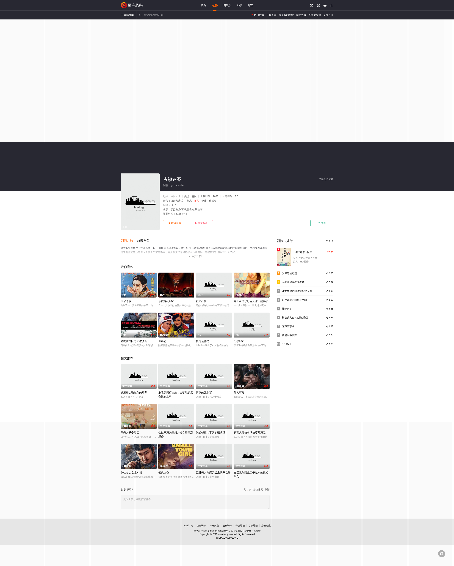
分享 (322, 223)
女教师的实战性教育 (293, 282)
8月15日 (286, 344)
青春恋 (162, 341)
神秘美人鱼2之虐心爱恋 (295, 317)
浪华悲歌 (126, 301)
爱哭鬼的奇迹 (289, 273)
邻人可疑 (239, 392)
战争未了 (287, 308)
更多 (329, 240)
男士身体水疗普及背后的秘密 (251, 301)
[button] (129, 240)
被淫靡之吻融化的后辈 (134, 392)
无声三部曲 (288, 326)
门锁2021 (239, 341)
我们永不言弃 (289, 335)
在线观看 (174, 223)
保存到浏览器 (326, 179)
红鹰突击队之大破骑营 (134, 341)
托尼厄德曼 (202, 341)
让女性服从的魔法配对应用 (297, 291)
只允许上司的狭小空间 (294, 299)
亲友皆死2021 (166, 301)
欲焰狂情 (201, 301)
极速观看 (201, 223)
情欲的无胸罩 (204, 392)
